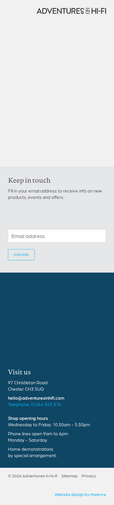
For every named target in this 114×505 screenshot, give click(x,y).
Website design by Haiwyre (80, 494)
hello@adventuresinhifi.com (36, 397)
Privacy (89, 475)
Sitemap (69, 475)
